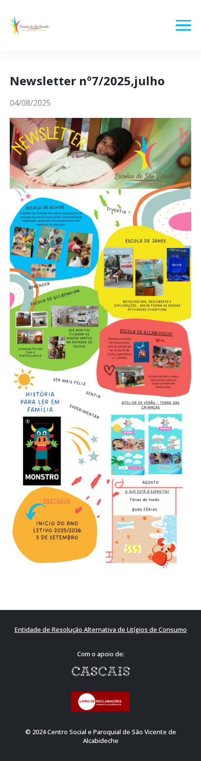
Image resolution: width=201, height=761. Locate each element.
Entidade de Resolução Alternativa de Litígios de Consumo (101, 630)
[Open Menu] (183, 25)
